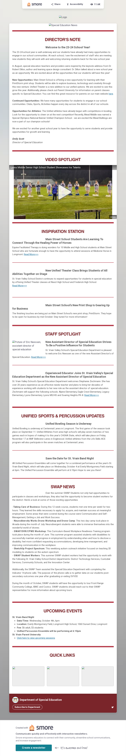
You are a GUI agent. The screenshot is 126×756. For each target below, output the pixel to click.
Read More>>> (31, 254)
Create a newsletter (33, 747)
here (111, 93)
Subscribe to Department (27, 707)
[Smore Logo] (35, 4)
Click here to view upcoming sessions (36, 638)
